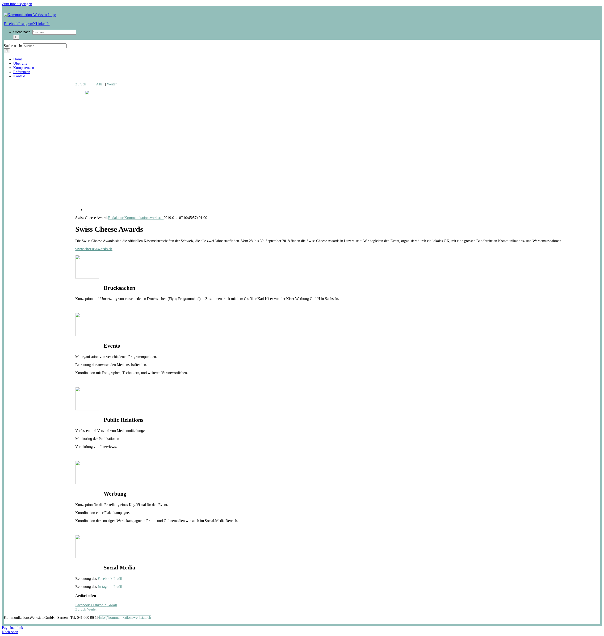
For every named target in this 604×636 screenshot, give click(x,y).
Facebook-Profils (110, 579)
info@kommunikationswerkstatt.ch (125, 617)
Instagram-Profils (110, 587)
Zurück (80, 84)
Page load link (12, 628)
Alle (99, 84)
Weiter (112, 84)
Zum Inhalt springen (17, 4)
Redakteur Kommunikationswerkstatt (136, 218)
